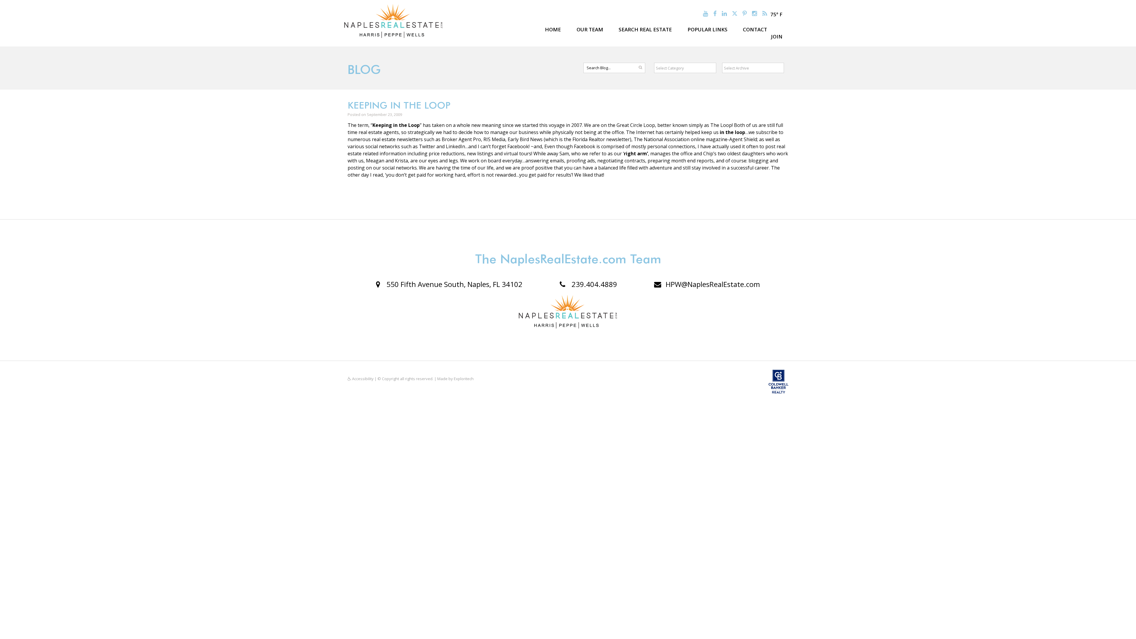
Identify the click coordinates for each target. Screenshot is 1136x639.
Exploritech (464, 378)
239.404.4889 (593, 284)
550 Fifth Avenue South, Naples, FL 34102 (453, 284)
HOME (553, 29)
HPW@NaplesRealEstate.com (713, 284)
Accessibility (362, 378)
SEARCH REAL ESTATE (645, 29)
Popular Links (707, 29)
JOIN (776, 36)
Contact (755, 29)
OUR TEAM (590, 29)
